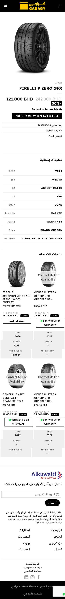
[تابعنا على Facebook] (39, 577)
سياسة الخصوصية (32, 567)
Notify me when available (37, 116)
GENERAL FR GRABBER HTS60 (13, 399)
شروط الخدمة (32, 563)
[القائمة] (60, 6)
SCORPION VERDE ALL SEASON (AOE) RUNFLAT (16, 298)
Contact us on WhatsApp (51, 323)
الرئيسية (56, 530)
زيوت (26, 543)
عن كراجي (55, 543)
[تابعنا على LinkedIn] (26, 577)
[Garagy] (32, 6)
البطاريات (24, 536)
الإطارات (58, 82)
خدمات (23, 549)
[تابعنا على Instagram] (32, 577)
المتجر (58, 536)
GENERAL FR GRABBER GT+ (43, 297)
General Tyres (45, 292)
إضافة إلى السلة (16, 321)
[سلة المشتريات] (6, 6)
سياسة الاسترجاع (32, 570)
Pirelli (51, 136)
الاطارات (24, 530)
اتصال (58, 549)
